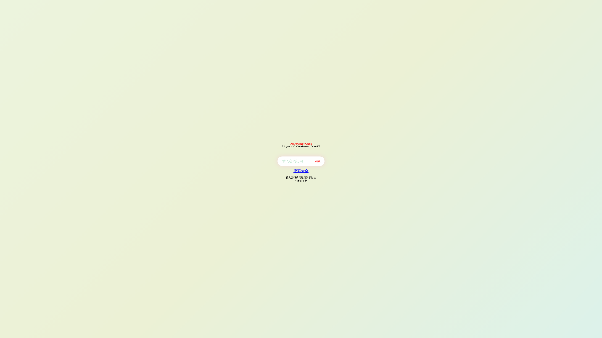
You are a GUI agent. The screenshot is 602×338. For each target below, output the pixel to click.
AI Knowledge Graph (301, 143)
